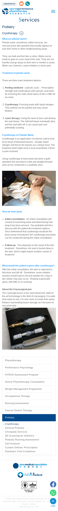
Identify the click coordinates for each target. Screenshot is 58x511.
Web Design (25, 507)
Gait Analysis (12, 443)
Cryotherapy (12, 424)
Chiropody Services (16, 432)
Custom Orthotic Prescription (21, 447)
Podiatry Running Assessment (22, 439)
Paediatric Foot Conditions (20, 451)
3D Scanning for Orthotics (19, 436)
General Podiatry (14, 428)
